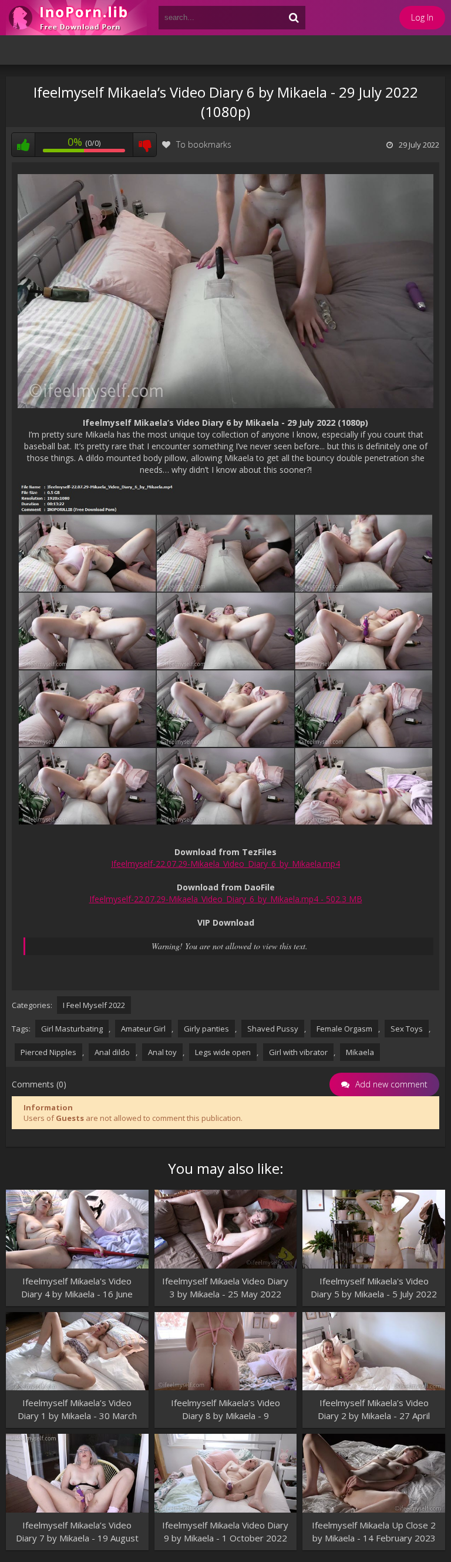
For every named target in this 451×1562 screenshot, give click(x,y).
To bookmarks (203, 144)
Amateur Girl (143, 1028)
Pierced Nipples (48, 1052)
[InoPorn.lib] (76, 17)
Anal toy (162, 1052)
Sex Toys (407, 1028)
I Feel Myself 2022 (94, 1005)
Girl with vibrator (298, 1052)
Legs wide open (223, 1052)
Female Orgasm (344, 1028)
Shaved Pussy (272, 1028)
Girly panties (206, 1028)
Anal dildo (112, 1052)
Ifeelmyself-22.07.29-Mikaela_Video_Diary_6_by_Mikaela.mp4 (225, 863)
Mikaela (360, 1052)
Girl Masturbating (72, 1028)
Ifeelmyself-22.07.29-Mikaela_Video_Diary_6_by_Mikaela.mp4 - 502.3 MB (225, 899)
